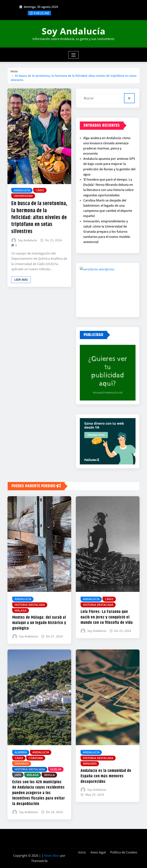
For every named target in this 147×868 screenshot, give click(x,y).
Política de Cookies (123, 852)
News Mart (52, 855)
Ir (129, 98)
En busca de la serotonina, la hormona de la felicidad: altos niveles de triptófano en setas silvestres (39, 218)
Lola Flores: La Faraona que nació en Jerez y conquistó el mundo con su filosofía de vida (107, 617)
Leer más (21, 279)
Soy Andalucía (73, 31)
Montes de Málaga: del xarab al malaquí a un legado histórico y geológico (39, 623)
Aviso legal (98, 852)
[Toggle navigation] (73, 55)
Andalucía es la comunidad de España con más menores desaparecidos (106, 776)
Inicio (14, 71)
